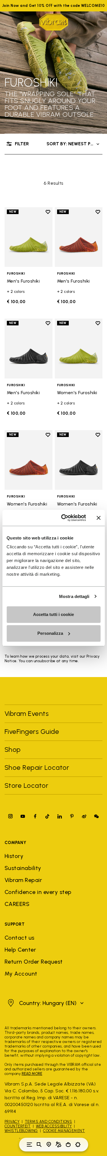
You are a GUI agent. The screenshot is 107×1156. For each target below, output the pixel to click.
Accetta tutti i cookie (53, 614)
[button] (45, 1003)
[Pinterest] (72, 816)
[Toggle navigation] (29, 1144)
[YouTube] (23, 816)
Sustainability (23, 868)
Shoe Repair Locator (37, 767)
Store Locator (26, 785)
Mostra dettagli (74, 596)
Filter (22, 143)
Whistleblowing (21, 1131)
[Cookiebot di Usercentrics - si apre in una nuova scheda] (64, 517)
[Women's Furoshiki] (79, 348)
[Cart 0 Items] (68, 1144)
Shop (13, 749)
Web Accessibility (54, 1126)
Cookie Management (64, 1131)
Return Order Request (34, 961)
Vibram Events (27, 713)
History (14, 856)
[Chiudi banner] (98, 518)
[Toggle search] (39, 1144)
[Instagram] (10, 816)
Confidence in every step (38, 892)
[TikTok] (47, 816)
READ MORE (32, 1074)
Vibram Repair (23, 880)
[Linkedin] (59, 816)
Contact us (20, 937)
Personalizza (50, 633)
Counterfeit (18, 1126)
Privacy (12, 1121)
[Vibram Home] (53, 22)
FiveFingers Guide (33, 731)
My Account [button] (21, 973)
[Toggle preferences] (77, 1144)
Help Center (20, 949)
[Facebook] (35, 816)
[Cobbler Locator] (58, 1144)
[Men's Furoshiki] (29, 237)
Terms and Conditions (48, 1121)
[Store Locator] (48, 1144)
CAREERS (17, 904)
